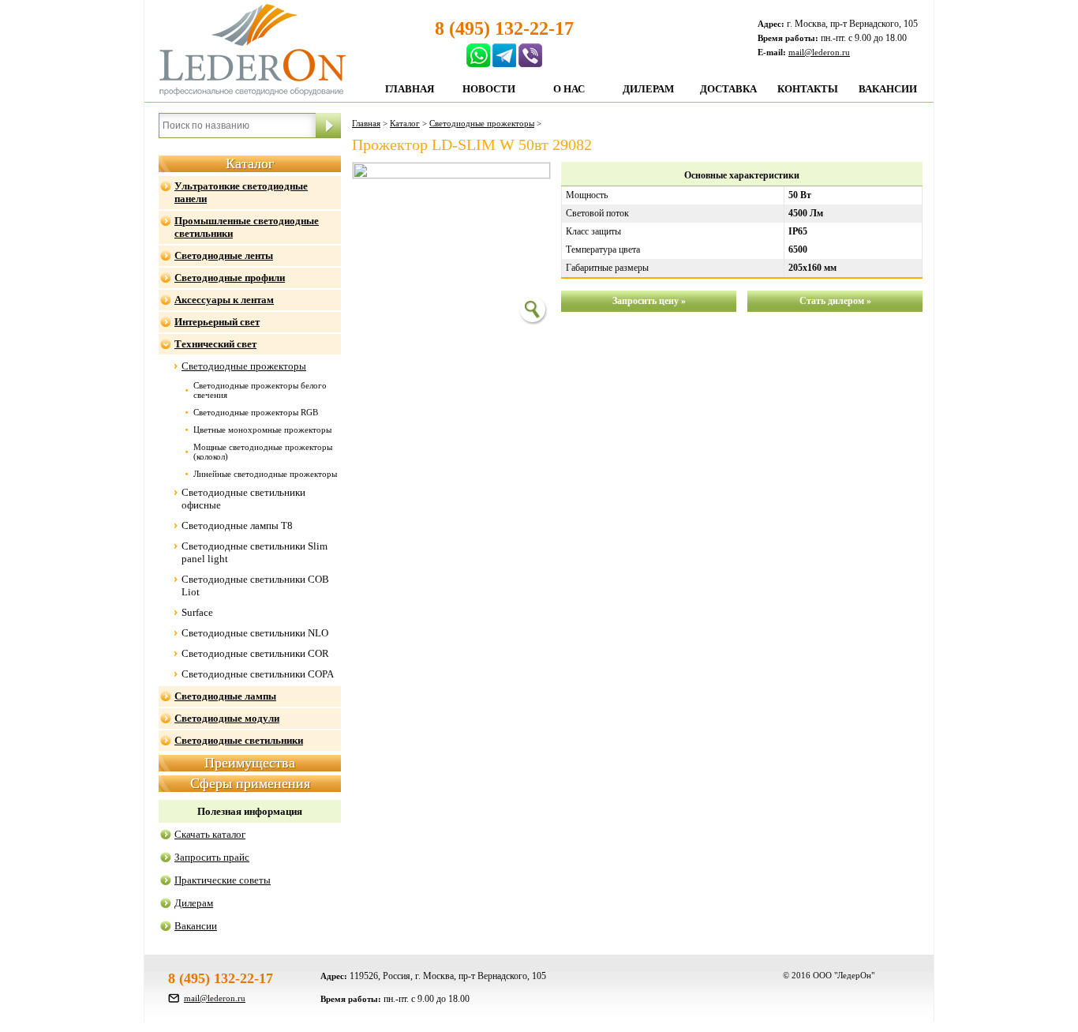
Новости (488, 89)
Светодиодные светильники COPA (258, 674)
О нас (569, 89)
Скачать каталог (209, 834)
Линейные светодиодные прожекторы (265, 473)
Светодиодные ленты (223, 255)
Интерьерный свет (217, 322)
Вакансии (888, 89)
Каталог (250, 163)
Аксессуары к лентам (224, 300)
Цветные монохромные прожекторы (262, 429)
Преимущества (249, 763)
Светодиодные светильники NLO (255, 633)
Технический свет (215, 344)
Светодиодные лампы (225, 696)
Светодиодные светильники (238, 740)
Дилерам (648, 89)
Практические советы (222, 880)
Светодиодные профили (229, 277)
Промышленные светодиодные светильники (246, 227)
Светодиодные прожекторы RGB (255, 412)
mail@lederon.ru (819, 52)
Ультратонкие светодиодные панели (241, 192)
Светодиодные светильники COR (255, 653)
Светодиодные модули (226, 718)
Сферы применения (250, 783)
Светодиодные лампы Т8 (237, 525)
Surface (197, 612)
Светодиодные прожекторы (244, 366)
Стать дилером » (835, 300)
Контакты (807, 89)
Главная (409, 89)
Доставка (728, 89)
